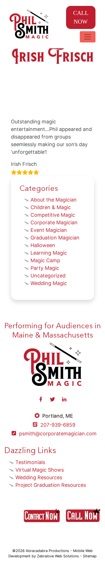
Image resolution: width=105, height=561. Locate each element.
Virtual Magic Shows (39, 470)
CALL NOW (80, 17)
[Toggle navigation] (87, 36)
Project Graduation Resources (50, 485)
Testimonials (30, 462)
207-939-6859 (57, 425)
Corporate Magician (54, 222)
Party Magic (45, 268)
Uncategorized (48, 276)
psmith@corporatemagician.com (58, 433)
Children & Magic (51, 207)
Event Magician (49, 230)
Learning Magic (49, 253)
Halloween (43, 245)
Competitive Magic (53, 215)
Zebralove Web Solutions (58, 556)
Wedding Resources (38, 477)
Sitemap (90, 556)
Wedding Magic (49, 283)
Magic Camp (45, 260)
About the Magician (54, 200)
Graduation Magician (55, 238)
